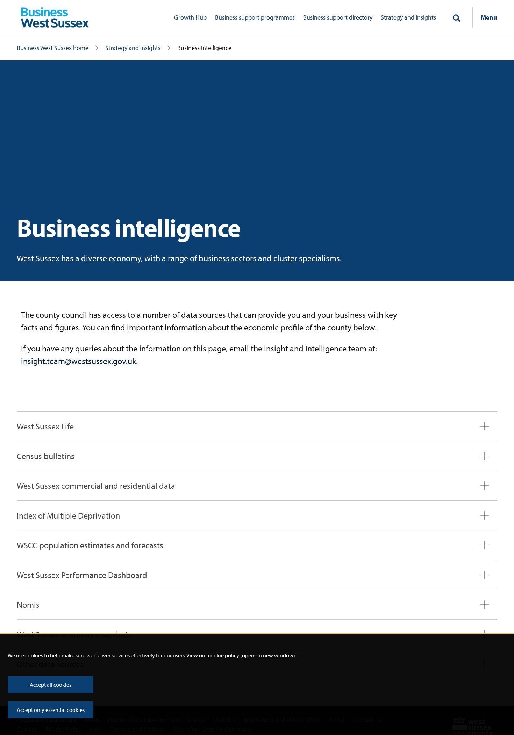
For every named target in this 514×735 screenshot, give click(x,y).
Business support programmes (255, 17)
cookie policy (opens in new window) (251, 655)
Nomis (28, 604)
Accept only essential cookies (51, 709)
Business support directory (337, 17)
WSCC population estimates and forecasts (90, 545)
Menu (489, 17)
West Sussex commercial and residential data (96, 485)
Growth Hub (190, 17)
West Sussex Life (45, 426)
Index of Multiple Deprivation (68, 515)
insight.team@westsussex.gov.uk (78, 361)
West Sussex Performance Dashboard (82, 575)
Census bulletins (45, 456)
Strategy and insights (408, 17)
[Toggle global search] (456, 18)
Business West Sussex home (52, 48)
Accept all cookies (50, 684)
